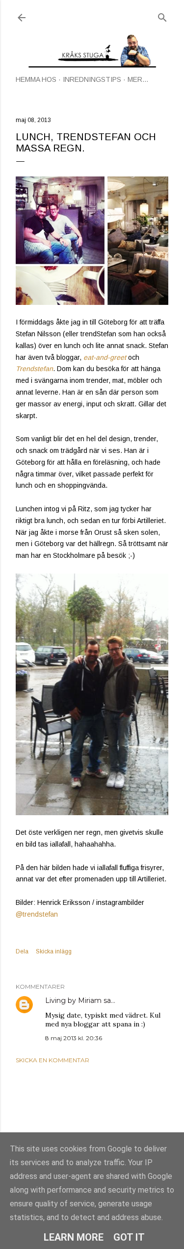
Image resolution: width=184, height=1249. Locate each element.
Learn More (74, 1237)
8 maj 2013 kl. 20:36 (73, 1038)
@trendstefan (37, 914)
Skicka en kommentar (52, 1060)
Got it (129, 1237)
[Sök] (162, 15)
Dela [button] (22, 951)
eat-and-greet (104, 357)
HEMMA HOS (36, 79)
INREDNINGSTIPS (92, 79)
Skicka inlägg (54, 951)
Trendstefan (34, 369)
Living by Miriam (73, 1000)
